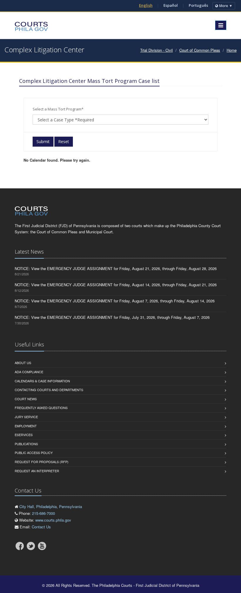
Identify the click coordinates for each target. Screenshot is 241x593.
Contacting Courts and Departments (49, 389)
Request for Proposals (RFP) (41, 461)
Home (232, 50)
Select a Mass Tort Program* (58, 109)
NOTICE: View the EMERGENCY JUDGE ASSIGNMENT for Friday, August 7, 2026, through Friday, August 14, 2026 (115, 301)
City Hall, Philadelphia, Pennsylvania (50, 506)
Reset (63, 141)
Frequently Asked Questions (41, 407)
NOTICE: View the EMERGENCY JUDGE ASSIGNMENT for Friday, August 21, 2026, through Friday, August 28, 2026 (116, 268)
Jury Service (26, 416)
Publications (26, 443)
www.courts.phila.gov (53, 520)
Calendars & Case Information (42, 380)
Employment (26, 425)
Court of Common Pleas (199, 50)
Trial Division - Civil (156, 50)
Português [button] (198, 5)
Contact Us (41, 527)
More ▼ (225, 5)
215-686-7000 (43, 513)
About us (23, 362)
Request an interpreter (37, 470)
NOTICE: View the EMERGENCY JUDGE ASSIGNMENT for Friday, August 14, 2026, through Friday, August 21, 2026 (116, 284)
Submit (43, 141)
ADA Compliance (29, 371)
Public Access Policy (34, 452)
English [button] (146, 5)
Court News (26, 398)
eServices (24, 434)
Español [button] (170, 5)
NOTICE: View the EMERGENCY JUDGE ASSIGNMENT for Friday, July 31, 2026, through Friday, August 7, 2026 (112, 317)
